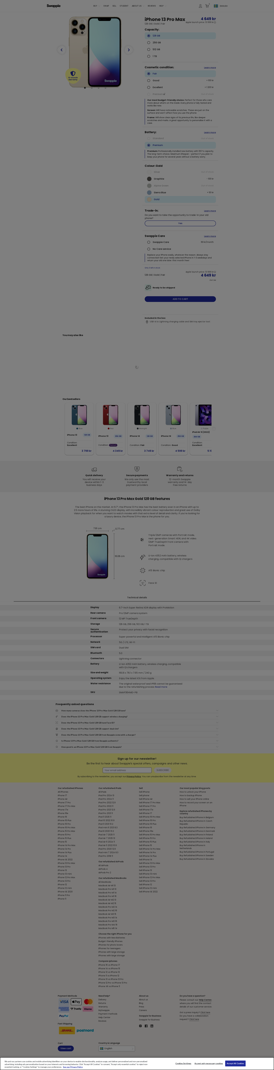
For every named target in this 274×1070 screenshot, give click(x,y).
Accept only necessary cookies (209, 1063)
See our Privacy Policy (73, 1067)
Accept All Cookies (235, 1063)
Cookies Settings (183, 1063)
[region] (137, 1063)
